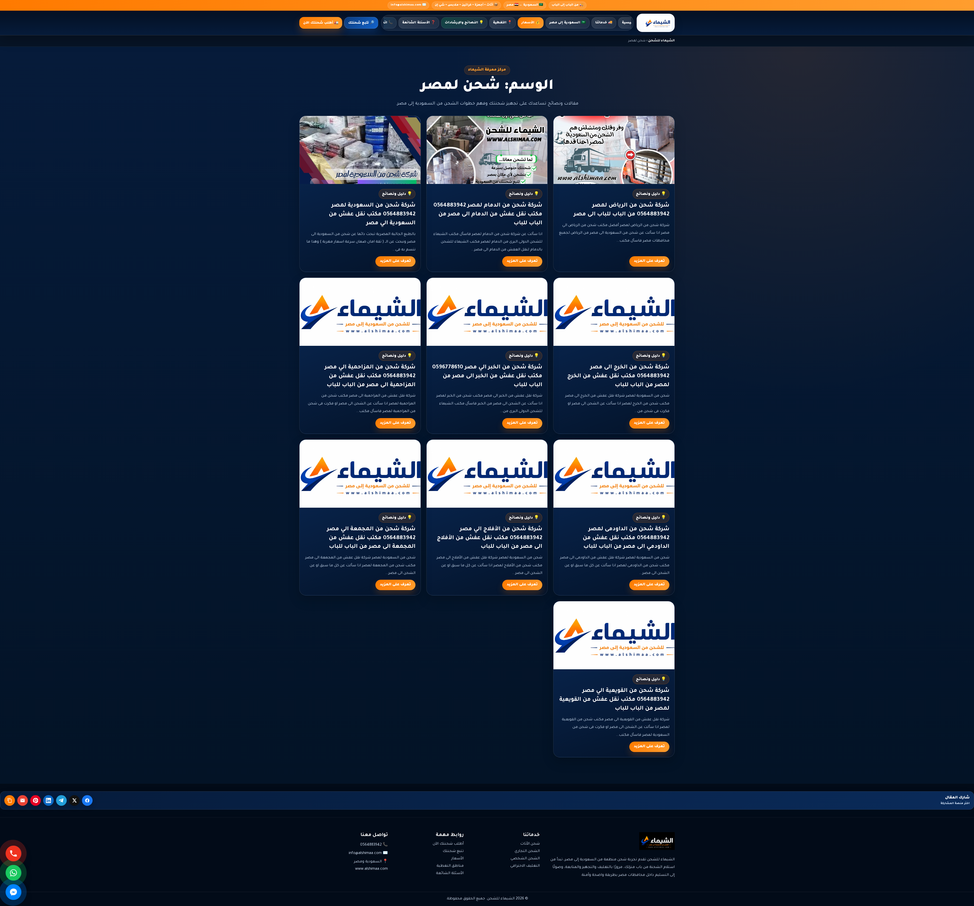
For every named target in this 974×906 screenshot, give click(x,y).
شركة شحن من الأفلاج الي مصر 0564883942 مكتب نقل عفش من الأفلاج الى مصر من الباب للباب (489, 538)
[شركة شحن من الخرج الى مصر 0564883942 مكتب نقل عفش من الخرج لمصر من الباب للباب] (613, 312)
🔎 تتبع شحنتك (361, 23)
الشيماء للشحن (661, 41)
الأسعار (457, 859)
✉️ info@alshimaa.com (408, 5)
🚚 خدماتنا (603, 23)
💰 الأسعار (530, 23)
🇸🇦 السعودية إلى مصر (567, 23)
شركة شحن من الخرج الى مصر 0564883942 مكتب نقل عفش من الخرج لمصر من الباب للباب (618, 376)
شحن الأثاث (530, 844)
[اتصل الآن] (14, 853)
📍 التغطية (502, 23)
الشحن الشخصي (525, 859)
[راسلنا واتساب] (14, 873)
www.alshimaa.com (371, 869)
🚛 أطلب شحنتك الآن (320, 23)
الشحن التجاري (527, 851)
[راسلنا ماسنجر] (14, 892)
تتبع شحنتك (453, 851)
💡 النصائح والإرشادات (464, 23)
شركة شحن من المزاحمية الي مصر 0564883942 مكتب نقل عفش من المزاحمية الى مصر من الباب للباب (370, 376)
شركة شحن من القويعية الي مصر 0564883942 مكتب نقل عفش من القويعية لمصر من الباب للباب (614, 700)
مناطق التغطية (450, 866)
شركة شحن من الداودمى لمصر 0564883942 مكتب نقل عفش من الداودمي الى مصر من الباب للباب (626, 538)
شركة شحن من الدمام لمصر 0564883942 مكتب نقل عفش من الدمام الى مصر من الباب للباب (487, 215)
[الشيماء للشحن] (656, 23)
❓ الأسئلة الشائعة (418, 23)
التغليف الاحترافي (525, 866)
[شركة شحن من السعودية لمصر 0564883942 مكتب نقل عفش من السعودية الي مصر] (360, 150)
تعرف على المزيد (649, 261)
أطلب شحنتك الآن (448, 844)
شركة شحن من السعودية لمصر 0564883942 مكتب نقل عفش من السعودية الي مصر (372, 215)
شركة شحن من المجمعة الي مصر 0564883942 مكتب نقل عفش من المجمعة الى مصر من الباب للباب (371, 538)
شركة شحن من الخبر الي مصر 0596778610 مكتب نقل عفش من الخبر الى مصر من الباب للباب (487, 376)
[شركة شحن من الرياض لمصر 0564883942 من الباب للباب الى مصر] (613, 150)
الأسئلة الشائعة (450, 873)
